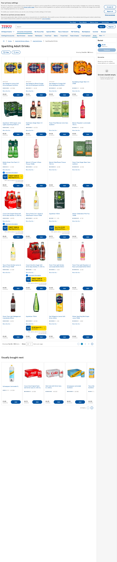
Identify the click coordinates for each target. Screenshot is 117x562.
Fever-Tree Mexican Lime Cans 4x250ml (58, 124)
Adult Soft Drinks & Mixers (22, 41)
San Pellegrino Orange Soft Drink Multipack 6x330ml (57, 84)
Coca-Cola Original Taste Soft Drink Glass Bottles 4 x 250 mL (12, 214)
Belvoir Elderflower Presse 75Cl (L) (57, 163)
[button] (73, 22)
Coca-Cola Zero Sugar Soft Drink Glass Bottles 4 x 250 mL (35, 266)
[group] (11, 383)
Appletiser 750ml (31, 316)
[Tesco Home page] (6, 26)
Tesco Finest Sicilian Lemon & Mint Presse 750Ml (12, 266)
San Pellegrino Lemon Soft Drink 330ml (57, 317)
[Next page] (92, 344)
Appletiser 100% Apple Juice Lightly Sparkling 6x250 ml (12, 124)
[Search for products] (79, 26)
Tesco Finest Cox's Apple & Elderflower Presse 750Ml (34, 214)
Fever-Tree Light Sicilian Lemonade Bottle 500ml (56, 266)
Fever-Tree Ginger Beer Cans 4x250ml (81, 163)
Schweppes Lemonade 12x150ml (74, 387)
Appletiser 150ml (54, 214)
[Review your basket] (99, 45)
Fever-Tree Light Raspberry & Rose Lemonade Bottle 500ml (81, 266)
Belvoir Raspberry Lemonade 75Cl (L (81, 124)
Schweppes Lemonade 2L (11, 386)
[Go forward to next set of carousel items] (91, 407)
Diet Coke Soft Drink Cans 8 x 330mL (53, 387)
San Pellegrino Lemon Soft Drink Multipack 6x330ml (11, 84)
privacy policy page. (29, 7)
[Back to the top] (59, 350)
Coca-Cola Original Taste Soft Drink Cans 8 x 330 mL (32, 387)
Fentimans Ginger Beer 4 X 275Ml (34, 124)
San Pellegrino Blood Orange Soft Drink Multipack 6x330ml (35, 84)
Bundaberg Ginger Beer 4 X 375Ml (80, 82)
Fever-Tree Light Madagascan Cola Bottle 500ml (12, 317)
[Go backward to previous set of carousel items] (88, 407)
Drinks (10, 41)
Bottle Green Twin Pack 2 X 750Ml (11, 163)
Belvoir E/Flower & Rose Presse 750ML (33, 163)
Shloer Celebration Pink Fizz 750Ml (81, 214)
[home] (3, 41)
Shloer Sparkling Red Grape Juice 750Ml (80, 317)
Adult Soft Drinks (37, 41)
